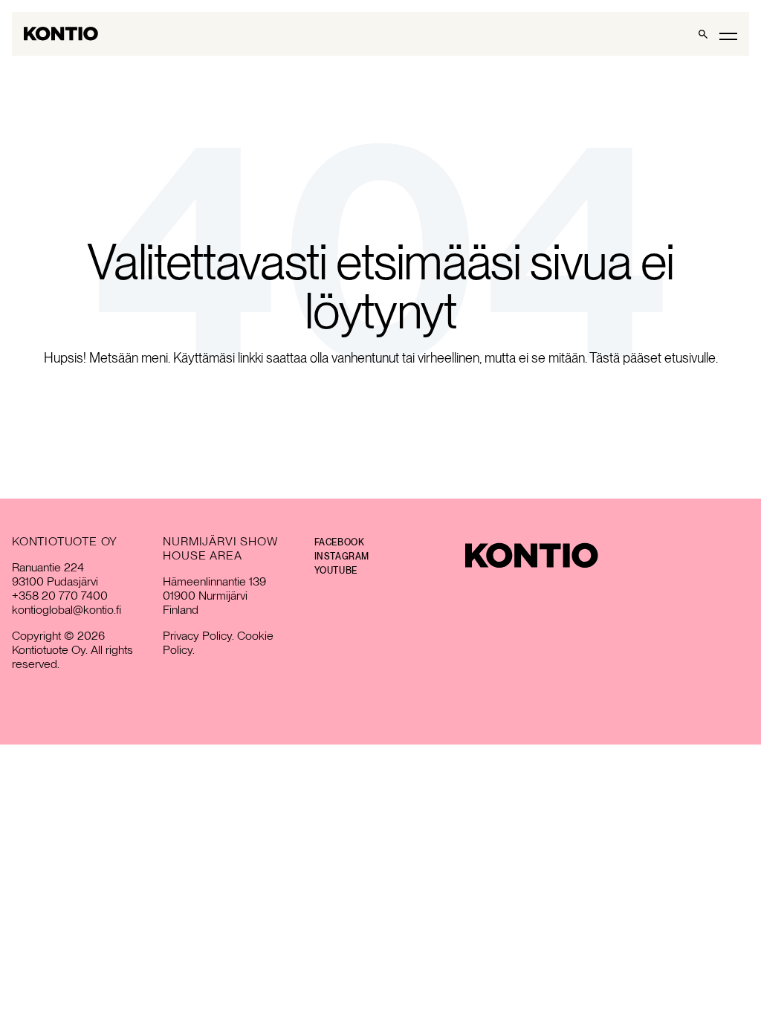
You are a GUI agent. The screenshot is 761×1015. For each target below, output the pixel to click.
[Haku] (703, 34)
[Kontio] (531, 555)
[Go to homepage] (61, 34)
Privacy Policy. (198, 636)
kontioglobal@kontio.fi (66, 610)
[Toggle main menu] (728, 35)
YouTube (335, 570)
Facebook (339, 542)
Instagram (341, 556)
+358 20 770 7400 (60, 595)
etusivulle (690, 358)
